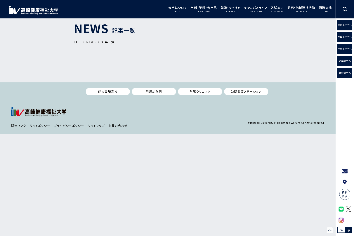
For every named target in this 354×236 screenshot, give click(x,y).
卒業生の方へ (345, 49)
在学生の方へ (345, 37)
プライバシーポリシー (69, 125)
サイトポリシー (40, 125)
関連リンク (18, 125)
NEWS (91, 42)
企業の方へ (345, 61)
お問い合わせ (118, 125)
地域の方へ (345, 73)
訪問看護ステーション (246, 91)
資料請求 (345, 194)
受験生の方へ (345, 25)
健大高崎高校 (108, 91)
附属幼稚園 (154, 91)
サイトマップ (96, 125)
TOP (77, 42)
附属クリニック (200, 91)
